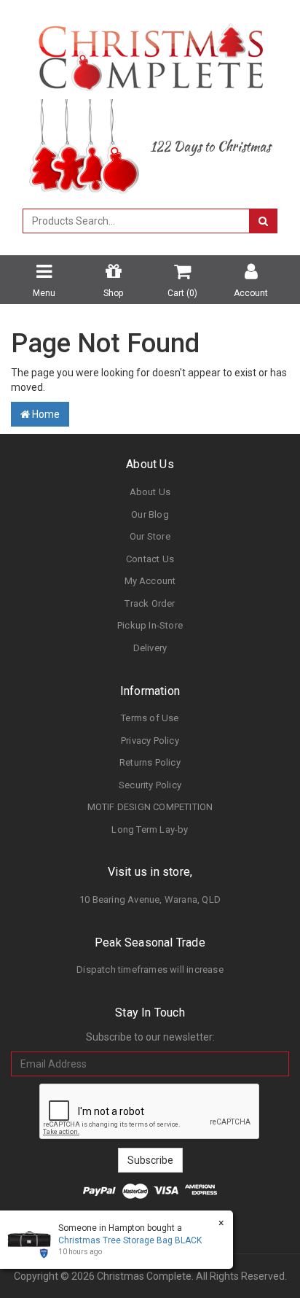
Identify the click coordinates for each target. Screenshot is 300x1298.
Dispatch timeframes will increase (150, 969)
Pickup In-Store (150, 625)
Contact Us (150, 558)
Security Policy (150, 785)
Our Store (150, 536)
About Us (150, 491)
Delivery (150, 647)
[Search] (263, 221)
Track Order (150, 603)
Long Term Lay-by (149, 829)
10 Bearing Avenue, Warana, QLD (150, 899)
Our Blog (150, 514)
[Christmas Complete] (150, 52)
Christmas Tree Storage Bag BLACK (130, 1240)
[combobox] (136, 221)
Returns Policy (150, 762)
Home (45, 414)
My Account (150, 580)
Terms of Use (149, 717)
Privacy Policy (150, 740)
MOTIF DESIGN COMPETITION (150, 806)
